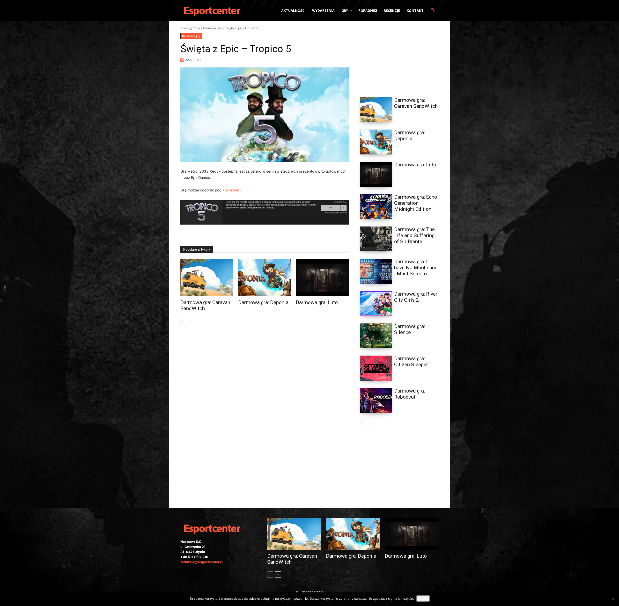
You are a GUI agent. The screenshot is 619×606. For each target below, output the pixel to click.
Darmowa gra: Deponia (263, 302)
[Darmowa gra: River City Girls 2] (376, 303)
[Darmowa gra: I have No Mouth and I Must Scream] (376, 271)
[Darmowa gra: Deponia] (264, 277)
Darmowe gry (212, 28)
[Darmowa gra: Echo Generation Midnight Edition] (376, 206)
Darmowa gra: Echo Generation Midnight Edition (415, 203)
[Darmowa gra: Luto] (322, 277)
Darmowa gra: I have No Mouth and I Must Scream (416, 268)
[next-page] (191, 321)
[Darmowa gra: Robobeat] (376, 400)
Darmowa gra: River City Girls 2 (415, 297)
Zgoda (423, 598)
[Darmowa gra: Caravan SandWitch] (206, 277)
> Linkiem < (232, 190)
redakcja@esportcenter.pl (201, 562)
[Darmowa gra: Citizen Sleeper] (376, 368)
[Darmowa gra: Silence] (376, 336)
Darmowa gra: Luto (317, 302)
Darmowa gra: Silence (409, 329)
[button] (433, 10)
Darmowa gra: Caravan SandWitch (416, 103)
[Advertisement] (399, 56)
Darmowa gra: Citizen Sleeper (411, 361)
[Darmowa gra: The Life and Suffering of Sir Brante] (376, 239)
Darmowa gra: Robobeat (409, 394)
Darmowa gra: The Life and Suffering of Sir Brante (414, 235)
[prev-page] (183, 321)
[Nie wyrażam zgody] (613, 599)
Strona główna (190, 28)
